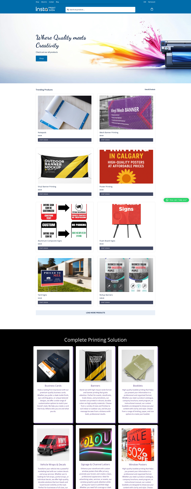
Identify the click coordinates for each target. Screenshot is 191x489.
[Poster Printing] (126, 167)
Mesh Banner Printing (109, 132)
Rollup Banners (106, 295)
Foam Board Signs (107, 241)
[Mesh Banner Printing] (126, 112)
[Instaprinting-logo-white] (46, 7)
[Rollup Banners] (126, 275)
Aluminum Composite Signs (50, 241)
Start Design (43, 140)
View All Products (150, 89)
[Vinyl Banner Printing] (64, 167)
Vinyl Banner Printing (47, 186)
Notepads (42, 132)
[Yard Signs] (64, 275)
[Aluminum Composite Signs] (64, 221)
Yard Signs (42, 295)
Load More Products (95, 312)
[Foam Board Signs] (126, 221)
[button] (176, 200)
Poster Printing (106, 186)
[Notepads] (64, 112)
